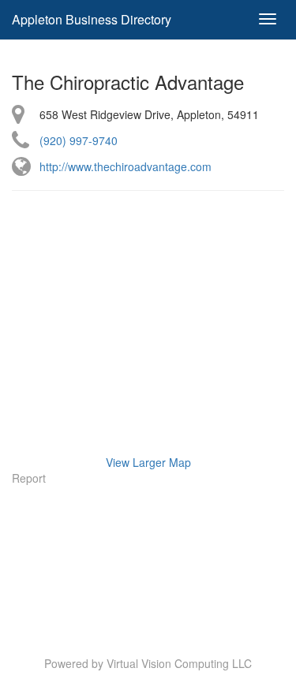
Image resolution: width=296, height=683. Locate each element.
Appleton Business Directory (91, 19)
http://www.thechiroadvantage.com (125, 166)
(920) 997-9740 (78, 140)
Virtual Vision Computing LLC (179, 663)
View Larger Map (148, 462)
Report (29, 478)
